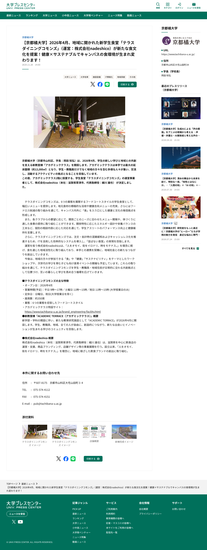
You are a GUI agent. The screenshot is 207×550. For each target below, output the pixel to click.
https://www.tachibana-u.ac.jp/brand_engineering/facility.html (63, 311)
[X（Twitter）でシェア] (93, 84)
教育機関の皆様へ (115, 518)
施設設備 (97, 76)
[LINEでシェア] (107, 84)
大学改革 (84, 76)
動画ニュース (79, 541)
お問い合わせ (179, 509)
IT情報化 (109, 76)
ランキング (78, 518)
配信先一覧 (111, 532)
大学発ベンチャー (81, 532)
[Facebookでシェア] (100, 84)
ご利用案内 (111, 509)
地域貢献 (121, 76)
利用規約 (110, 513)
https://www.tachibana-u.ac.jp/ (178, 54)
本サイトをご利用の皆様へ (119, 527)
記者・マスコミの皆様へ (118, 523)
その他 (132, 76)
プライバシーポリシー (150, 513)
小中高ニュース (80, 527)
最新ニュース (79, 513)
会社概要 (143, 509)
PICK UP (76, 509)
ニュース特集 (79, 537)
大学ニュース (70, 76)
